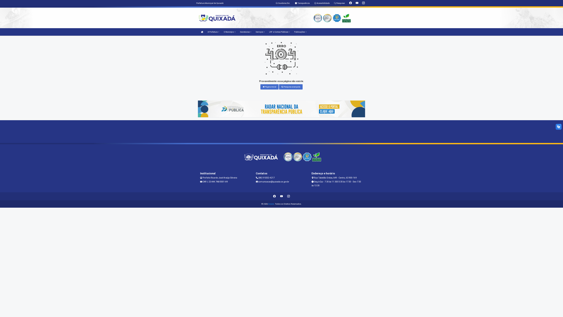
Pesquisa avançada (291, 87)
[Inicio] (202, 32)
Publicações (299, 32)
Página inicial (270, 87)
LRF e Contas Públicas (279, 32)
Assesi (271, 204)
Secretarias (245, 32)
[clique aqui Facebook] (274, 196)
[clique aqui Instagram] (288, 196)
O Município (229, 32)
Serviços (260, 32)
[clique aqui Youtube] (281, 196)
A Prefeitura (213, 32)
